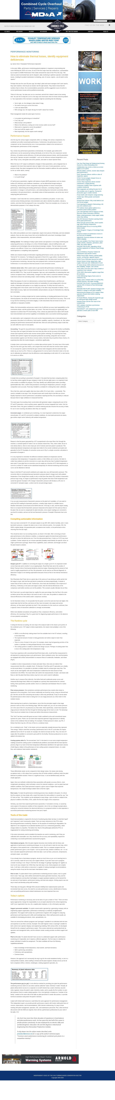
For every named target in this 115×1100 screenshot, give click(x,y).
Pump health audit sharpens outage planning (90, 195)
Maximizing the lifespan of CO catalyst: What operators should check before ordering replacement (90, 294)
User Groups (19, 31)
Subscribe (90, 31)
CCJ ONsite (7, 31)
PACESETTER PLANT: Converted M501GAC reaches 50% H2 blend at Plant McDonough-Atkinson (90, 285)
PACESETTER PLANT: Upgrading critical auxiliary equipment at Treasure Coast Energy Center (90, 248)
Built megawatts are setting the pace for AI (89, 189)
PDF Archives (43, 31)
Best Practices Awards (72, 31)
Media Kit (105, 31)
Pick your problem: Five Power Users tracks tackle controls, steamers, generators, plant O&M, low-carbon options (90, 242)
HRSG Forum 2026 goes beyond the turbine (89, 259)
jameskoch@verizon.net (24, 1034)
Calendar (31, 31)
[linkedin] (109, 25)
